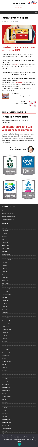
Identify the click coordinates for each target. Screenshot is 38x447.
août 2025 (4, 263)
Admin (16, 21)
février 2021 (5, 414)
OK (19, 444)
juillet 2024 (5, 300)
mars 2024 (5, 312)
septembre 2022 (6, 361)
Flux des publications (8, 214)
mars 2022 (5, 379)
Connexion (5, 211)
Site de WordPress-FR (8, 219)
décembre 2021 (6, 387)
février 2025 (5, 280)
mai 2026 (4, 237)
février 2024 (5, 315)
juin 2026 (4, 234)
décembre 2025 (6, 251)
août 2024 (4, 297)
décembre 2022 (6, 353)
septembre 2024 (6, 295)
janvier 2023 (5, 350)
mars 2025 (5, 277)
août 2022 (4, 364)
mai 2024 (4, 306)
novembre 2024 (6, 289)
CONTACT (17, 64)
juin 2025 (4, 268)
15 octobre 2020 (7, 21)
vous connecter (13, 120)
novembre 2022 (6, 355)
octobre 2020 (5, 425)
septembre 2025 (6, 260)
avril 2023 (4, 341)
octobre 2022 (5, 358)
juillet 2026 (5, 231)
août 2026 (4, 228)
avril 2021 (4, 411)
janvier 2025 (5, 283)
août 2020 (4, 431)
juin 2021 (4, 405)
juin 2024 (4, 303)
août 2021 (4, 399)
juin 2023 (4, 335)
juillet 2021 (5, 402)
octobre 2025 (5, 257)
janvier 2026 (5, 248)
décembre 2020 (6, 419)
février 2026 (5, 245)
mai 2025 (4, 271)
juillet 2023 (5, 332)
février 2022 (5, 382)
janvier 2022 (5, 385)
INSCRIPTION (18, 82)
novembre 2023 (6, 324)
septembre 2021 (6, 396)
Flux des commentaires (8, 216)
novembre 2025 (6, 254)
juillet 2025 (5, 266)
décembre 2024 (6, 286)
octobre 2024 (5, 292)
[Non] (36, 440)
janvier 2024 (5, 318)
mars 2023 (5, 344)
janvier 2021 (5, 416)
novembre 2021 (6, 390)
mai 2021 (4, 408)
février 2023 (5, 347)
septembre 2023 (6, 329)
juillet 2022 (5, 367)
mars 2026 (5, 242)
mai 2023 (4, 338)
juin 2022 (4, 370)
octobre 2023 (5, 326)
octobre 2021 (5, 393)
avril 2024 (4, 309)
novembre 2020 (6, 422)
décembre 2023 (6, 321)
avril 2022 (4, 376)
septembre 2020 (6, 428)
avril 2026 (4, 239)
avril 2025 (4, 274)
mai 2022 (4, 373)
